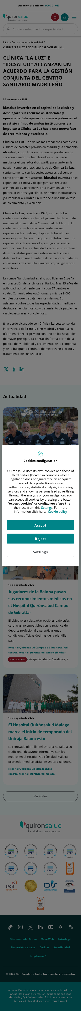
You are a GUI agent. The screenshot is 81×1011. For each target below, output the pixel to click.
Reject (40, 538)
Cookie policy (57, 511)
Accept (40, 525)
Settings (40, 552)
